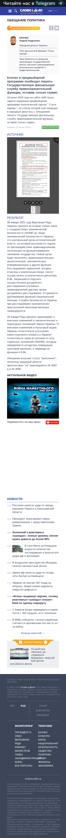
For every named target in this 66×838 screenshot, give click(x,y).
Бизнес (43, 732)
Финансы (44, 762)
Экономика (45, 765)
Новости (14, 499)
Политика (44, 754)
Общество (45, 751)
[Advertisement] (33, 461)
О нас (43, 706)
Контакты (43, 710)
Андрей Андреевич (29, 39)
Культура (44, 736)
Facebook (51, 28)
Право (42, 758)
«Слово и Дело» (27, 687)
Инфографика (33, 642)
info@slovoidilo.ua (33, 779)
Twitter (56, 28)
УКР (50, 11)
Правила (43, 715)
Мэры (18, 762)
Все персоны (23, 765)
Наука (42, 739)
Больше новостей (31, 633)
